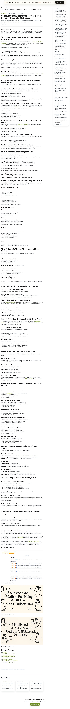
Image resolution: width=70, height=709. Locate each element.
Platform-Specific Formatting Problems (60, 109)
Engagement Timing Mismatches (61, 111)
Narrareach (17, 106)
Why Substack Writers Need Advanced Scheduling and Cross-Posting (61, 11)
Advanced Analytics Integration (61, 119)
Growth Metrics (58, 102)
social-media (22, 669)
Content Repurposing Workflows (61, 64)
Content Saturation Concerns (60, 112)
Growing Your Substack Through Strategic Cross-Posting (60, 67)
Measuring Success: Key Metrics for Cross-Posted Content (61, 98)
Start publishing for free (35, 704)
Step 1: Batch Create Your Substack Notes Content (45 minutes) (60, 21)
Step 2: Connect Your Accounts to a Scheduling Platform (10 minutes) (61, 25)
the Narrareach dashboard (23, 124)
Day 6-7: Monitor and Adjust (60, 95)
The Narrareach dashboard (22, 498)
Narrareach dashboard (10, 302)
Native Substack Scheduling (60, 48)
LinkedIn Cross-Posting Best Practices (60, 41)
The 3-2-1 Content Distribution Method (60, 59)
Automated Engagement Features (61, 120)
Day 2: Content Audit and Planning (59, 86)
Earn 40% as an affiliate (46, 2)
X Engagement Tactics (59, 70)
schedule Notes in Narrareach (8, 653)
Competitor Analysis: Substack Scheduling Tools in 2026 (60, 46)
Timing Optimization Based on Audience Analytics (60, 62)
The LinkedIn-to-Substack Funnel (61, 68)
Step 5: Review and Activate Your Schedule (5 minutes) (61, 36)
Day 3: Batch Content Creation (60, 88)
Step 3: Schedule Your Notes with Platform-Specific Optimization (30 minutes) (61, 29)
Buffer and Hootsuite (59, 49)
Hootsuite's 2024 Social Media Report (10, 660)
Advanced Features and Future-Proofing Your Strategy (60, 115)
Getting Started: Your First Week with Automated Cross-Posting (60, 81)
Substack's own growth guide (8, 662)
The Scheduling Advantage (60, 16)
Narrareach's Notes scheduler (27, 378)
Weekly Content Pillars (59, 76)
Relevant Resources (58, 124)
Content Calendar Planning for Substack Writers (60, 73)
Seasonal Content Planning (60, 78)
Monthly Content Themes (59, 75)
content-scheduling (5, 669)
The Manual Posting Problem (60, 14)
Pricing (25, 2)
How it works (16, 2)
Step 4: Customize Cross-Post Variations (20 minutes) (60, 33)
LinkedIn (11, 669)
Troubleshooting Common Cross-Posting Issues (60, 106)
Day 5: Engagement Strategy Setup (60, 94)
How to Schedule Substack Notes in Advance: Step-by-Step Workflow (61, 18)
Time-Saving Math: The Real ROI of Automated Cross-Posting (61, 54)
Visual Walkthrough (58, 122)
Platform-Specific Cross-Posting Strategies (60, 38)
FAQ (29, 2)
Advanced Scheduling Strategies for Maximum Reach (60, 56)
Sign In (53, 2)
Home (2, 9)
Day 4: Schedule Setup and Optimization (60, 91)
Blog (6, 9)
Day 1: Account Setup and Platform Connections (60, 84)
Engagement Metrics (59, 100)
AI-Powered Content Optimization (61, 117)
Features (21, 2)
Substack (10, 9)
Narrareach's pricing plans (33, 541)
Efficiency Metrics (58, 103)
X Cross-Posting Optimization (60, 43)
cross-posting (16, 669)
